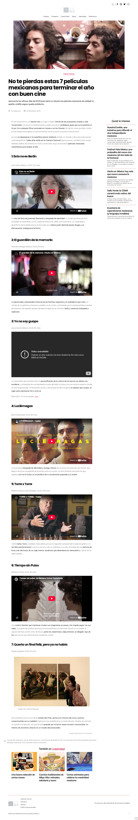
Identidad (82, 16)
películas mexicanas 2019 (16, 742)
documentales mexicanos (87, 740)
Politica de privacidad (28, 807)
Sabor (74, 16)
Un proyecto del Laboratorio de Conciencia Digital (112, 803)
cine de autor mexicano (31, 740)
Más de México (34, 813)
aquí (36, 396)
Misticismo (93, 16)
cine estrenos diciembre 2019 (51, 740)
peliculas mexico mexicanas (36, 742)
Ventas (23, 805)
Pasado (46, 16)
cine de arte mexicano (15, 740)
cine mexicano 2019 (70, 740)
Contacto (24, 802)
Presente (54, 16)
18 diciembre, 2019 (34, 111)
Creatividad (65, 16)
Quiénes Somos (26, 799)
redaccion (17, 111)
